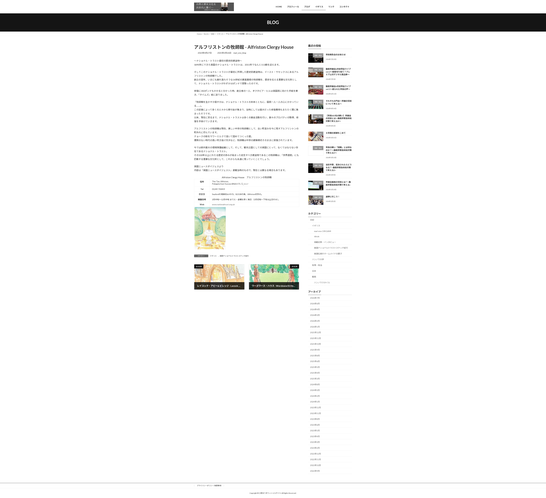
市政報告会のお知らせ (336, 54)
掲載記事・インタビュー (325, 242)
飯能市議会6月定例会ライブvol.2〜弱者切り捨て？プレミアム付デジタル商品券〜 (338, 72)
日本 (314, 271)
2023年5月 (315, 430)
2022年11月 (315, 459)
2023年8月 (315, 419)
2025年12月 (315, 332)
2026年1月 (315, 326)
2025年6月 (315, 361)
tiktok (316, 236)
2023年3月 (315, 442)
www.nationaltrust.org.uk (223, 204)
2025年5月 (315, 367)
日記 (312, 220)
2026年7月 (315, 297)
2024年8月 (315, 384)
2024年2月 (315, 396)
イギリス (213, 256)
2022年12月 (315, 453)
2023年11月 (315, 413)
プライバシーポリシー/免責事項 (209, 485)
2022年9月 (315, 471)
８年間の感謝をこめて (336, 133)
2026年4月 (315, 309)
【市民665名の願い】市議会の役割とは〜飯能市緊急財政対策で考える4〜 (339, 118)
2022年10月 (315, 465)
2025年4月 (315, 373)
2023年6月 (315, 424)
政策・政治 (317, 265)
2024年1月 (315, 401)
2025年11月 (315, 338)
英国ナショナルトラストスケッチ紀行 (234, 256)
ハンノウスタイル (322, 282)
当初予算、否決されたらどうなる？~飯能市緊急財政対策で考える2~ (339, 167)
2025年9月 (315, 350)
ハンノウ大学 (318, 259)
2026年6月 (315, 303)
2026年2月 (315, 321)
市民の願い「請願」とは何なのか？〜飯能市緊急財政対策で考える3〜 (339, 150)
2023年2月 (315, 448)
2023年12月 (315, 407)
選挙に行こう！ (333, 196)
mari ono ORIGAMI (322, 231)
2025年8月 (315, 355)
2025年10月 (315, 344)
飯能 (314, 276)
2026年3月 (315, 315)
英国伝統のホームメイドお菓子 (328, 253)
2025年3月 (315, 378)
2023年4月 (315, 436)
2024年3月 (315, 390)
